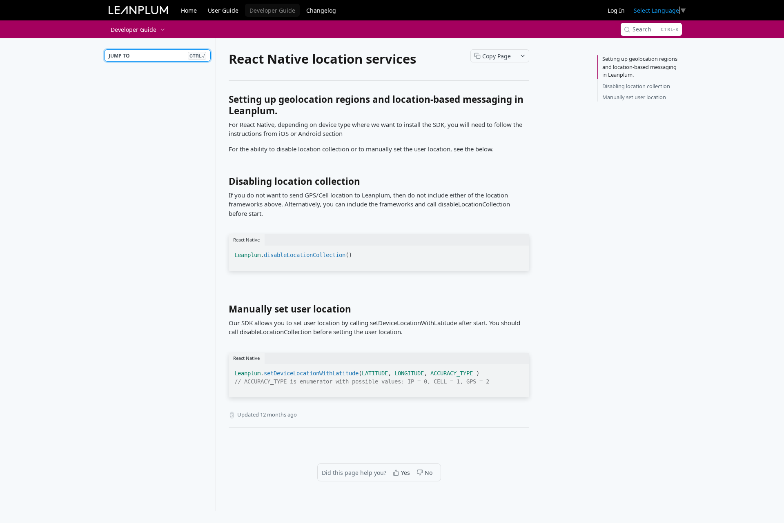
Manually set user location (634, 97)
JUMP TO (157, 55)
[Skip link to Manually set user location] (223, 311)
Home (189, 10)
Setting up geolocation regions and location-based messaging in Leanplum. (639, 66)
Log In (616, 10)
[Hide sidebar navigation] (214, 274)
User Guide (223, 10)
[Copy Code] (519, 252)
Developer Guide (272, 10)
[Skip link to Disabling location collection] (223, 183)
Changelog (321, 10)
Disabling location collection (636, 86)
